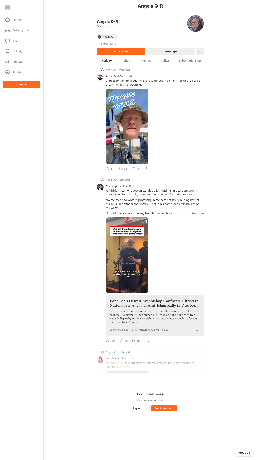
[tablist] (150, 60)
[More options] (202, 76)
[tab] (107, 60)
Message (171, 51)
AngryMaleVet (115, 76)
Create (22, 84)
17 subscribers (106, 43)
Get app (244, 452)
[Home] (7, 7)
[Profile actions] (200, 51)
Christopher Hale (117, 186)
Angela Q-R (112, 69)
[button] (21, 19)
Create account (164, 408)
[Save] (197, 330)
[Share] (146, 169)
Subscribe (121, 51)
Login (136, 408)
